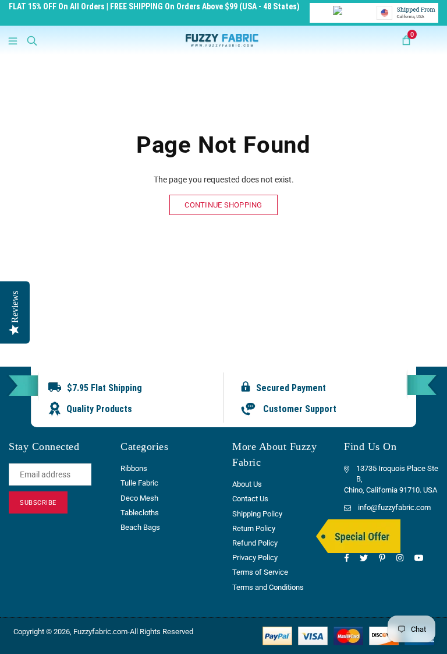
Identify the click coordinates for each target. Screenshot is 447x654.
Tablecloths (139, 512)
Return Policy (253, 528)
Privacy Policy (255, 557)
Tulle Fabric (139, 483)
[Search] (32, 40)
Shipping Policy (257, 513)
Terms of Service (260, 572)
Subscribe (38, 503)
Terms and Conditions (268, 587)
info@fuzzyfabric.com (394, 507)
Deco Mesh (139, 498)
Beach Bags (140, 527)
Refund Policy (255, 543)
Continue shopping (223, 205)
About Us (247, 484)
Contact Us (250, 498)
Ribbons (133, 468)
